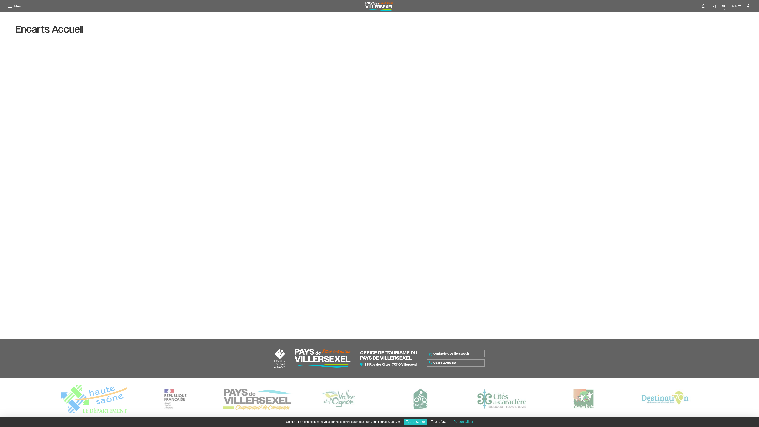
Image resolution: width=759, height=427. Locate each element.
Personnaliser (463, 421)
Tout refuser (439, 421)
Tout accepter (415, 421)
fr (723, 6)
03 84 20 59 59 (444, 363)
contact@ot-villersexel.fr (451, 353)
